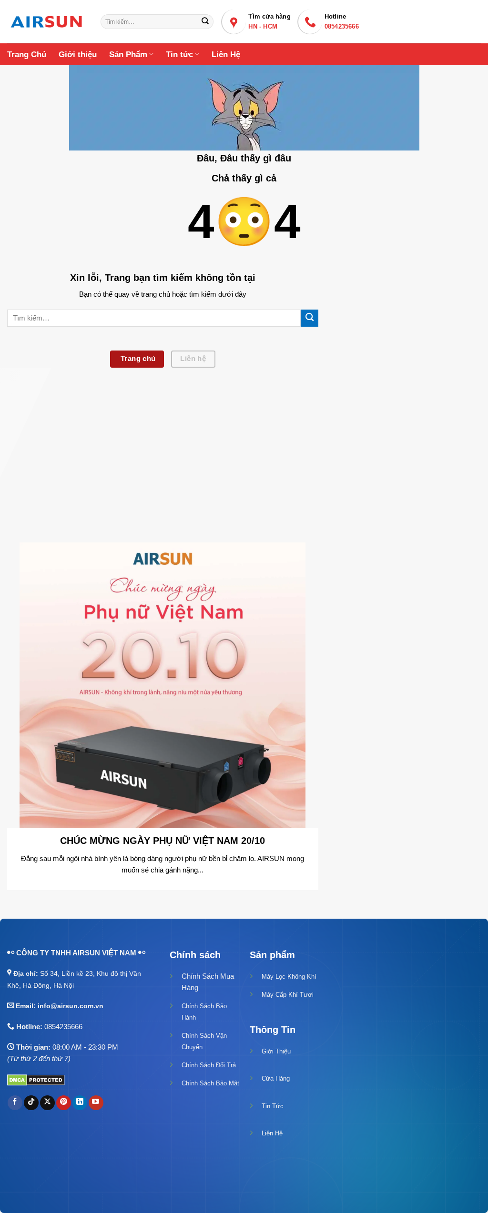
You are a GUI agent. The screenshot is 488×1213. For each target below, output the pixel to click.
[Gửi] (205, 21)
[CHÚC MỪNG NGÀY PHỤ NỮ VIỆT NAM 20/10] (162, 685)
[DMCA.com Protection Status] (36, 1079)
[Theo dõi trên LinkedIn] (79, 1102)
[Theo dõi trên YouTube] (96, 1102)
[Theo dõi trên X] (47, 1102)
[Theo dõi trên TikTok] (31, 1102)
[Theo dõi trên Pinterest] (63, 1102)
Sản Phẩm (128, 54)
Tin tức (179, 54)
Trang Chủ (26, 54)
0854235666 (63, 1027)
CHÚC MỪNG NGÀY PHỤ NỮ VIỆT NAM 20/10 (162, 840)
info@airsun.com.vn (70, 1006)
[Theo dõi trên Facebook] (15, 1102)
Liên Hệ (226, 54)
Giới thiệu (78, 54)
